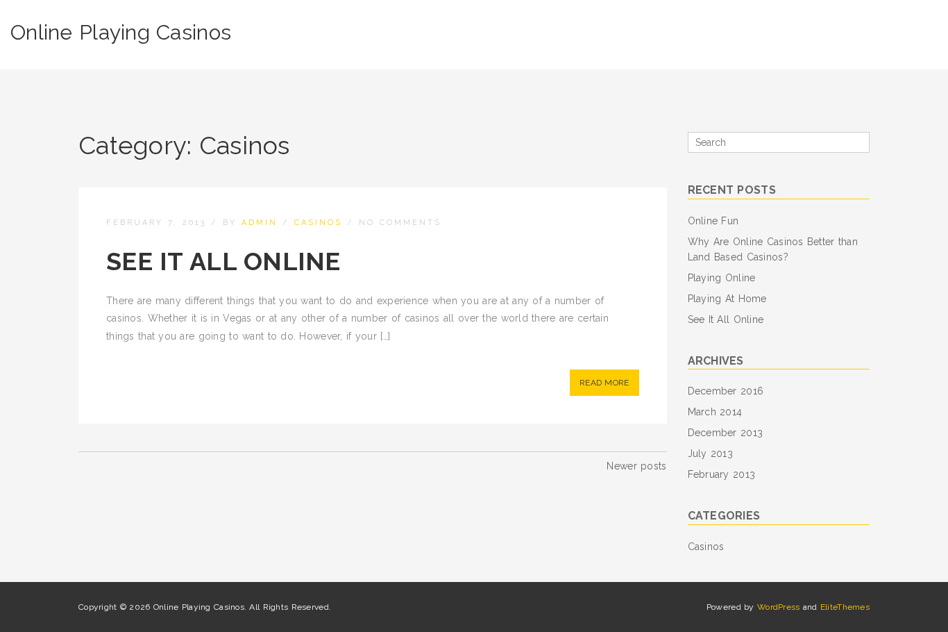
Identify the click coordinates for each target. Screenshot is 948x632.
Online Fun (713, 220)
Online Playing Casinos (120, 32)
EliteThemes (845, 607)
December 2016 (726, 391)
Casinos (318, 222)
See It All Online (223, 261)
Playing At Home (727, 298)
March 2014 (715, 411)
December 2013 (725, 432)
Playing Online (722, 277)
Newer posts (636, 466)
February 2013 (722, 474)
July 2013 (711, 453)
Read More (604, 383)
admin (260, 222)
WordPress (778, 607)
